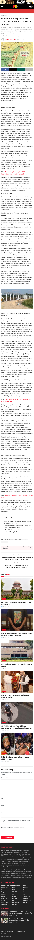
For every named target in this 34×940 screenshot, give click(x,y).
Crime (3, 900)
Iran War (14, 898)
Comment (4, 778)
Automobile (4, 887)
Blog (6, 15)
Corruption (4, 898)
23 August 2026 (5, 637)
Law (13, 900)
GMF (13, 890)
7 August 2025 (20, 39)
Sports (25, 894)
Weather (25, 898)
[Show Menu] (2, 6)
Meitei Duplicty (23, 539)
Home (2, 15)
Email (3, 805)
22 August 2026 (5, 668)
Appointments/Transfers (8, 885)
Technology (26, 896)
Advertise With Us (11, 931)
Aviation (3, 890)
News (2, 11)
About (2, 931)
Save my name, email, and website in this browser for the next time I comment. (17, 821)
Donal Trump (4, 902)
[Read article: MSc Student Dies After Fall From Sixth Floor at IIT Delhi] (17, 651)
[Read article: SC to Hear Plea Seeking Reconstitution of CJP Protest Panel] (17, 589)
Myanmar (4, 541)
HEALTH (14, 892)
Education (4, 904)
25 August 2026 (5, 606)
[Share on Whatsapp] (21, 69)
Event (13, 887)
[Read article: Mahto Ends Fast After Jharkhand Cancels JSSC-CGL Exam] (17, 744)
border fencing (9, 539)
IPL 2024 (14, 896)
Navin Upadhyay (10, 39)
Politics (9, 11)
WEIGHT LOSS (27, 900)
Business (17, 11)
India (16, 539)
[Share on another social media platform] (29, 69)
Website (3, 813)
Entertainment (16, 885)
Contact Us (4, 933)
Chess (3, 896)
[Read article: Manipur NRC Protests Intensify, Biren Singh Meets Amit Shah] (17, 682)
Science (25, 890)
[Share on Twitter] (13, 69)
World (25, 902)
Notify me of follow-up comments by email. (13, 827)
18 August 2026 (5, 699)
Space (25, 892)
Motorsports (15, 902)
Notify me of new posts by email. (10, 833)
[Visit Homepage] (16, 6)
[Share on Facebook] (5, 69)
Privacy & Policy (21, 931)
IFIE (13, 894)
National (14, 904)
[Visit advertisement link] (17, 2)
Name (3, 798)
